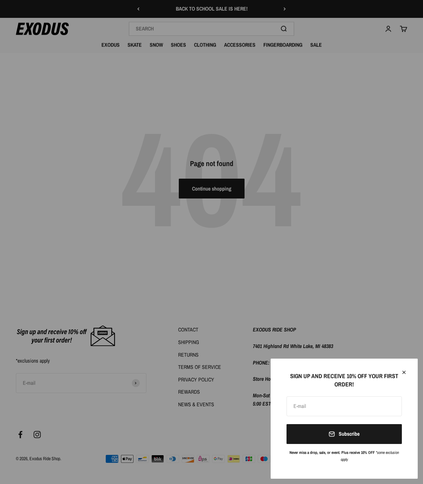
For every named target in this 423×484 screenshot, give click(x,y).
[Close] (404, 372)
